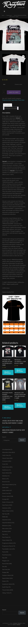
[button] (23, 56)
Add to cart (14, 92)
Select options (7, 372)
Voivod (18, 118)
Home (3, 15)
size (4, 84)
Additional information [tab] (10, 108)
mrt (15, 42)
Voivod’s (4, 161)
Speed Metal (14, 100)
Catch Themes (16, 624)
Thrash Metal (9, 15)
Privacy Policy (17, 623)
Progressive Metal (6, 100)
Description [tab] (7, 105)
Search (4, 437)
